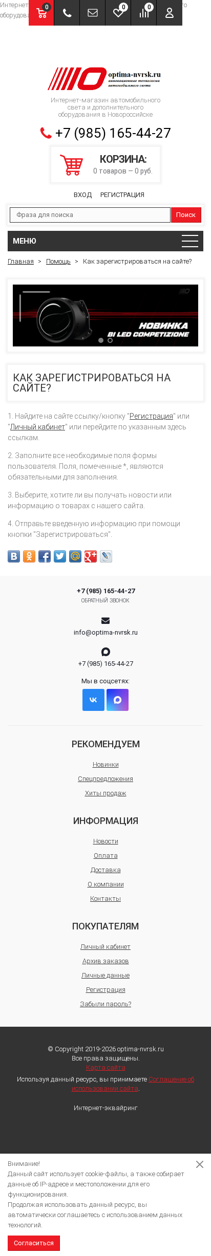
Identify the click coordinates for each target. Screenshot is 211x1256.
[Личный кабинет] (169, 13)
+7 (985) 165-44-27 (113, 133)
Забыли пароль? (105, 1004)
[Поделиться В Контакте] (14, 556)
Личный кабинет (37, 427)
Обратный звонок (105, 600)
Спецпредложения (105, 779)
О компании (106, 884)
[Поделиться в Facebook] (44, 556)
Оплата (106, 855)
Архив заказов (105, 961)
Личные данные (105, 975)
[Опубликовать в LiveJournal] (106, 556)
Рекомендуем (106, 744)
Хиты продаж (105, 793)
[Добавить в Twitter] (60, 556)
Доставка (106, 870)
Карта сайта (105, 1067)
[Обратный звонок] (66, 13)
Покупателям (105, 926)
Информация (105, 820)
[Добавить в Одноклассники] (29, 556)
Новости (105, 841)
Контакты (105, 898)
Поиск (186, 215)
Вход (83, 195)
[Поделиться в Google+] (91, 556)
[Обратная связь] (92, 13)
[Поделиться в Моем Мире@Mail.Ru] (75, 556)
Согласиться (34, 1243)
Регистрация (122, 195)
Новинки (106, 764)
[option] (105, 316)
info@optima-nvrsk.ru (106, 632)
